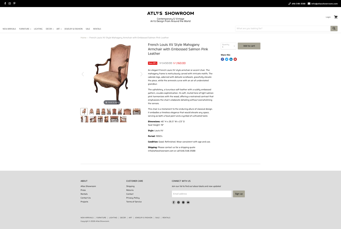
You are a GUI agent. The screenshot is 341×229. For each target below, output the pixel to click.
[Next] (141, 74)
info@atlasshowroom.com (324, 3)
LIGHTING (38, 29)
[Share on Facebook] (222, 59)
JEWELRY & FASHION (73, 29)
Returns (129, 190)
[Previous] (83, 74)
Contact (129, 194)
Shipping (130, 186)
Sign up (239, 194)
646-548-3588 (298, 3)
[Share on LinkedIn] (231, 59)
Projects (84, 201)
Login (328, 17)
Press (83, 190)
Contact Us (86, 197)
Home (83, 37)
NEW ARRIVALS (9, 29)
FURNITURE (24, 29)
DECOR (49, 29)
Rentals (84, 194)
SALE (88, 29)
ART (58, 29)
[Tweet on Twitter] (226, 59)
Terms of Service (134, 201)
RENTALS (97, 29)
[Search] (334, 28)
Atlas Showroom (88, 186)
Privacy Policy (133, 197)
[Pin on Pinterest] (235, 59)
